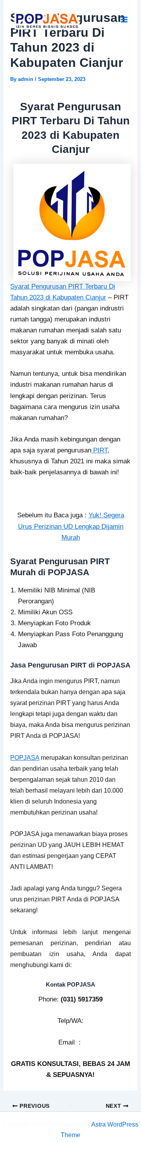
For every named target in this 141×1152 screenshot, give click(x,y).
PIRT (99, 450)
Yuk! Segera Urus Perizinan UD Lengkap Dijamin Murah (71, 526)
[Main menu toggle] (125, 20)
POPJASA (24, 757)
